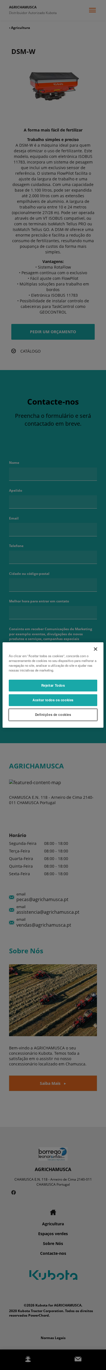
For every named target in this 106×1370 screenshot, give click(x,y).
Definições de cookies (53, 714)
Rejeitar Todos (53, 685)
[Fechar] (95, 649)
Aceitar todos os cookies (53, 700)
